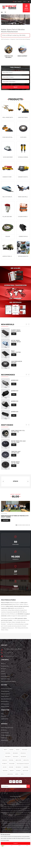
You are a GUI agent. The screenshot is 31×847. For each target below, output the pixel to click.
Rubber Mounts (4, 740)
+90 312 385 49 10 (8, 652)
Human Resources (5, 676)
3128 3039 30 (23, 756)
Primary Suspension (5, 735)
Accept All (16, 843)
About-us (3, 663)
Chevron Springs (5, 732)
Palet (16, 351)
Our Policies (3, 668)
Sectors (3, 671)
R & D (2, 713)
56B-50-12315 (18, 760)
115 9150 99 (4, 763)
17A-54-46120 (24, 749)
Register (19, 1)
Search (15, 87)
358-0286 (11, 760)
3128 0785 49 (15, 756)
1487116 (16, 774)
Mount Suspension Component (23, 763)
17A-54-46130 (11, 763)
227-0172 (4, 767)
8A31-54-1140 (10, 774)
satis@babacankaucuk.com (10, 656)
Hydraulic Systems (5, 693)
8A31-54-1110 (26, 760)
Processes (3, 716)
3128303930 (25, 767)
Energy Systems (5, 696)
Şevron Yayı (14, 380)
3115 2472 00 (23, 753)
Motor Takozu (16, 341)
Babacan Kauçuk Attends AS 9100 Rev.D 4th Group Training (14, 516)
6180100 (17, 749)
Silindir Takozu (16, 330)
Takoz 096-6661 (15, 452)
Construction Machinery (6, 688)
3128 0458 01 (15, 753)
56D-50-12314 (25, 770)
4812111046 (5, 770)
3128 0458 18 (7, 756)
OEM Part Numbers (5, 39)
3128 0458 (11, 767)
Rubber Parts (4, 737)
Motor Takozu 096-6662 (18, 441)
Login (15, 1)
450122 (22, 774)
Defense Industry (5, 704)
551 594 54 (18, 770)
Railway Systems (5, 706)
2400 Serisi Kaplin (16, 362)
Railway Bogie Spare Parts (7, 727)
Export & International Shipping (23, 39)
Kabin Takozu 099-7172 (18, 431)
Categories (12, 39)
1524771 (5, 749)
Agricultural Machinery (6, 699)
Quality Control (4, 719)
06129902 (11, 749)
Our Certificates (5, 666)
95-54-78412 (7, 753)
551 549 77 (12, 770)
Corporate (3, 673)
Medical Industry (5, 701)
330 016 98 (4, 760)
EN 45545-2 (4, 730)
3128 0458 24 (18, 767)
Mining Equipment (22, 56)
